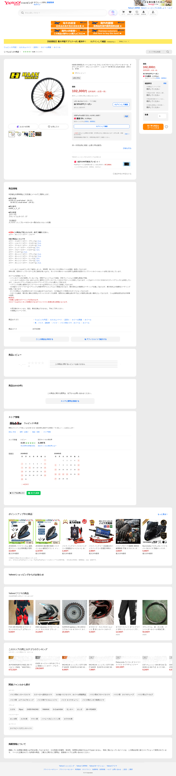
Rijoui (21, 709)
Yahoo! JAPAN (134, 8)
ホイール (57, 47)
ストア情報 (47, 432)
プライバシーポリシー (50, 769)
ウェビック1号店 (10, 47)
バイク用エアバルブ (145, 694)
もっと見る (162, 514)
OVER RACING (33, 709)
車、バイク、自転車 (42, 323)
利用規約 (78, 769)
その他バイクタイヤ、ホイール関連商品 (71, 694)
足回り (36, 47)
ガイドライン (86, 769)
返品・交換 (36, 432)
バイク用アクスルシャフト (47, 700)
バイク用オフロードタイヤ (100, 694)
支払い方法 (12, 432)
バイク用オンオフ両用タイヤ (93, 700)
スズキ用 (24, 719)
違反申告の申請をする (123, 174)
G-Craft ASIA (58, 709)
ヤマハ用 (34, 719)
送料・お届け (24, 432)
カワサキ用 (68, 719)
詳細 (126, 134)
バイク (54, 323)
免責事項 (95, 769)
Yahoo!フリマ (112, 766)
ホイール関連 (46, 47)
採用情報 (102, 769)
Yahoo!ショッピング (66, 766)
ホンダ (79, 709)
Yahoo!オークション (97, 766)
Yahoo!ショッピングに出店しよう (153, 8)
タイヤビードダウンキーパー (21, 728)
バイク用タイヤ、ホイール (70, 323)
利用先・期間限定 (90, 121)
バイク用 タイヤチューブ (124, 694)
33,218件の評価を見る (28, 446)
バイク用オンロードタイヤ (20, 694)
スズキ (12, 709)
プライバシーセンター (66, 769)
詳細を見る (127, 148)
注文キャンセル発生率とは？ (47, 446)
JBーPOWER (91, 709)
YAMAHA (45, 709)
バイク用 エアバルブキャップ (22, 700)
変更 (165, 83)
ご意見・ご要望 (127, 769)
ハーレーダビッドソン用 (51, 719)
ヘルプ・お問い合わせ (114, 769)
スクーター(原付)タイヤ (43, 694)
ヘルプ (169, 8)
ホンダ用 (13, 719)
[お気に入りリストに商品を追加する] (166, 127)
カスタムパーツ (25, 47)
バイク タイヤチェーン (70, 700)
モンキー (70, 709)
